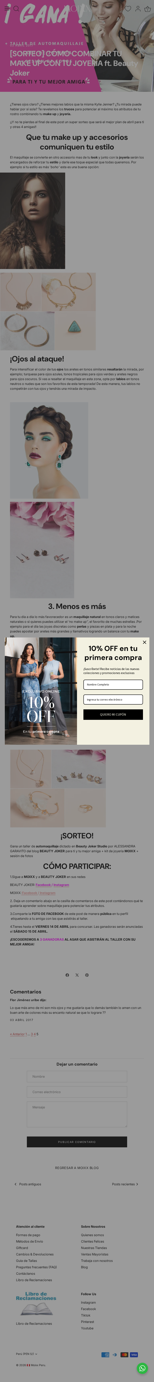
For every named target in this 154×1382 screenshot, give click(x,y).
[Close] (144, 642)
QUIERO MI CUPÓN (113, 714)
